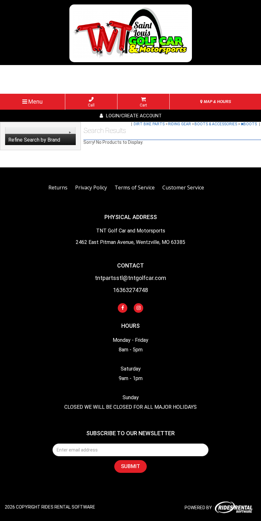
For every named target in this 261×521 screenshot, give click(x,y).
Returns (57, 187)
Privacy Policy (91, 187)
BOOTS (250, 124)
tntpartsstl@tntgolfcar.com (130, 278)
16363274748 (130, 290)
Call (91, 105)
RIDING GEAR (180, 124)
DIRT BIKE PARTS (150, 124)
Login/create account (133, 116)
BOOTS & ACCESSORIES (216, 124)
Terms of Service (135, 187)
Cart (143, 105)
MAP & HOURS (217, 101)
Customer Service (183, 187)
